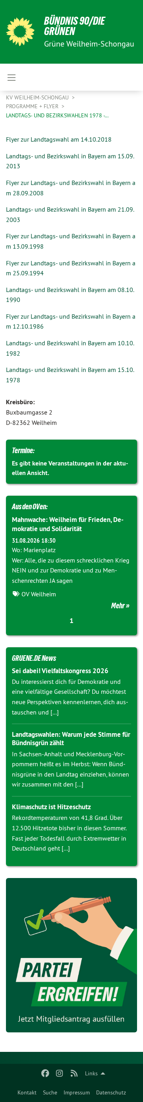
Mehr (118, 605)
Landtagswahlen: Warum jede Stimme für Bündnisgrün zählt (71, 738)
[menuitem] (27, 1092)
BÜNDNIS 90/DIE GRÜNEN (74, 26)
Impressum (77, 1092)
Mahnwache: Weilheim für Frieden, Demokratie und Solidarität (68, 524)
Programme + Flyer (33, 106)
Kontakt (27, 1092)
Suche (50, 1092)
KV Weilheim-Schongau (38, 97)
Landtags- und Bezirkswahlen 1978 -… (57, 115)
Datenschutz (111, 1092)
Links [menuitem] (91, 1073)
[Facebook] (45, 1073)
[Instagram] (60, 1073)
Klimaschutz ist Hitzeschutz (51, 806)
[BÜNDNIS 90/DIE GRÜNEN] (20, 32)
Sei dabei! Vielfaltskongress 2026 (60, 670)
